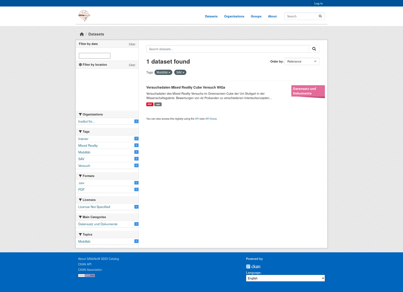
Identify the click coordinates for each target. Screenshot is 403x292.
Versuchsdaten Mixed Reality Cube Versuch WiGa (185, 87)
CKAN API (85, 264)
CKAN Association (90, 269)
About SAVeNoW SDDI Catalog (98, 259)
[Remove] (169, 72)
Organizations (234, 16)
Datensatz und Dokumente (304, 90)
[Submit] (320, 16)
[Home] (82, 34)
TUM (263, 266)
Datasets (211, 16)
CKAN (253, 266)
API (197, 118)
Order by (276, 61)
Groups (256, 16)
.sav (158, 104)
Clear (132, 44)
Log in (318, 3)
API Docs (210, 118)
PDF (150, 104)
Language (253, 272)
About (272, 16)
